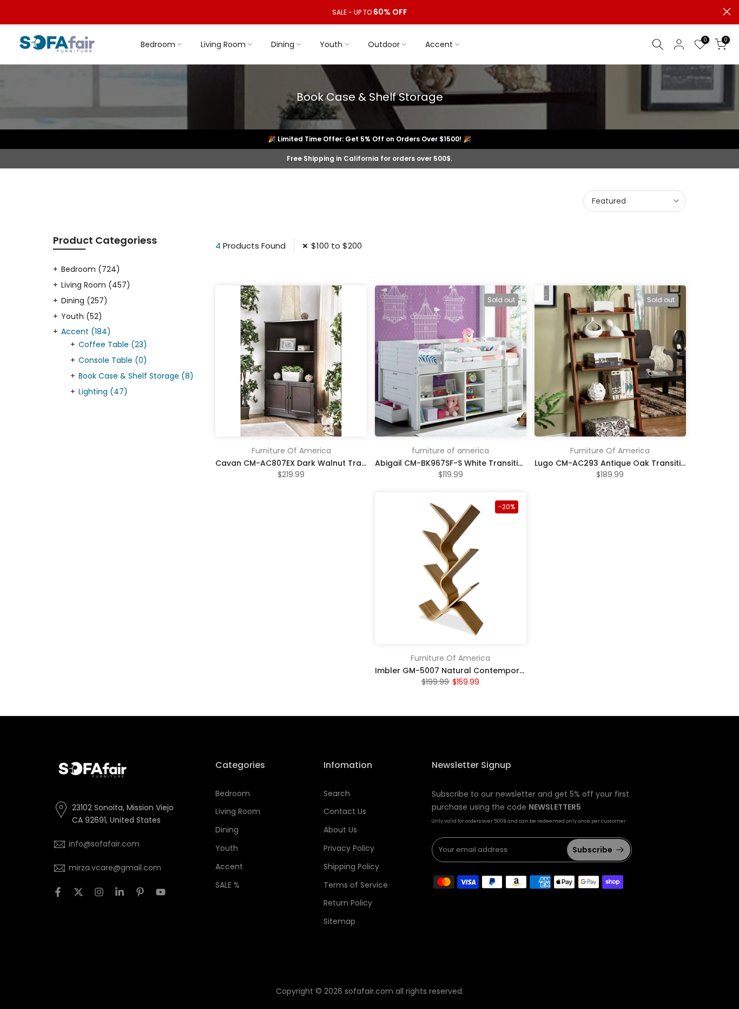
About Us (340, 829)
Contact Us (345, 811)
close (12, 12)
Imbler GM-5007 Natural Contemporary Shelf (464, 670)
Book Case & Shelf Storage (136, 375)
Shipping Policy (351, 866)
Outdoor (384, 44)
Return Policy (348, 902)
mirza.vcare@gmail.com (115, 867)
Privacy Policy (349, 848)
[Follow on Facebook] (58, 892)
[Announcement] (369, 12)
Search (337, 793)
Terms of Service (356, 885)
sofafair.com (369, 991)
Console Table (112, 360)
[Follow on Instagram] (99, 892)
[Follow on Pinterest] (140, 892)
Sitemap (339, 921)
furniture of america (450, 450)
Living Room (223, 44)
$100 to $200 (336, 245)
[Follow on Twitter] (78, 892)
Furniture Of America (291, 450)
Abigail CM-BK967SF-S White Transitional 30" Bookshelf (483, 463)
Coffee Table (112, 344)
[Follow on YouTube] (161, 892)
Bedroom (158, 44)
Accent (439, 44)
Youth (331, 44)
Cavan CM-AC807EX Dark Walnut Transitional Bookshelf (326, 463)
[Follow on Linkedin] (119, 892)
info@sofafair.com (104, 843)
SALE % (227, 885)
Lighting (103, 391)
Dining (282, 44)
